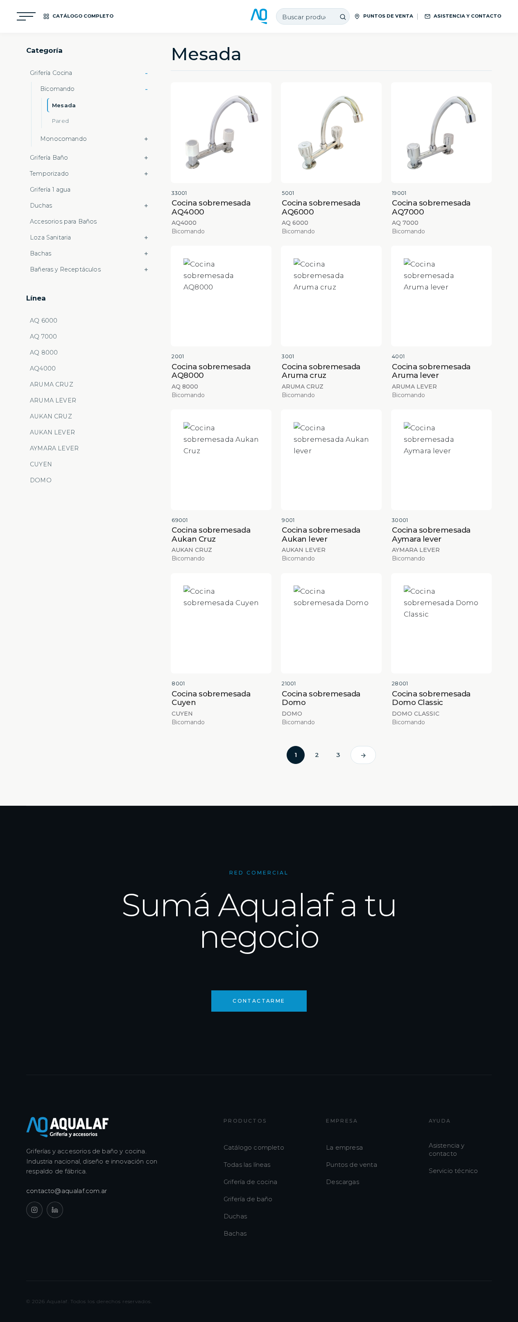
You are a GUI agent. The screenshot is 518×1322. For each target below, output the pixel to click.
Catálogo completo (254, 1147)
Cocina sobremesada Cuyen (211, 698)
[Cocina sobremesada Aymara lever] (441, 459)
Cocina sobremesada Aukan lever (321, 534)
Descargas (342, 1182)
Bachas (235, 1233)
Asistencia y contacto (447, 1149)
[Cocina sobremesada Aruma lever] (441, 296)
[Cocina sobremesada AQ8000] (221, 296)
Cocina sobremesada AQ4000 (211, 207)
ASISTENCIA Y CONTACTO (467, 16)
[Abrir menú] (26, 16)
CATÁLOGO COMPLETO (82, 16)
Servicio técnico (453, 1171)
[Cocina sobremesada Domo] (331, 623)
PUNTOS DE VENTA (388, 16)
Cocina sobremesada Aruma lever (431, 371)
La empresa (344, 1147)
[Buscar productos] (343, 17)
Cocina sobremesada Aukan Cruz (211, 534)
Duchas (235, 1216)
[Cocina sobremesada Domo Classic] (441, 623)
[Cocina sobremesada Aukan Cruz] (221, 459)
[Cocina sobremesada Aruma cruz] (331, 296)
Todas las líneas (247, 1164)
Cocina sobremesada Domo (321, 698)
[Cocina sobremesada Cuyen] (221, 623)
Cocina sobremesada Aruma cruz (321, 371)
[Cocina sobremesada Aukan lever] (331, 459)
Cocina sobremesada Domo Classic (431, 698)
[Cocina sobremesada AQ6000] (331, 132)
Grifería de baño (248, 1199)
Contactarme (259, 1001)
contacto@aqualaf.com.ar (66, 1191)
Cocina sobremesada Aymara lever (431, 534)
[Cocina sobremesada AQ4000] (221, 132)
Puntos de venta (351, 1164)
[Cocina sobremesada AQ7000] (441, 132)
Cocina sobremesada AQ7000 (431, 207)
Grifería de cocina (250, 1182)
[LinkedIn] (55, 1210)
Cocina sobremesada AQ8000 (211, 371)
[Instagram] (34, 1210)
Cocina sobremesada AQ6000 (321, 207)
